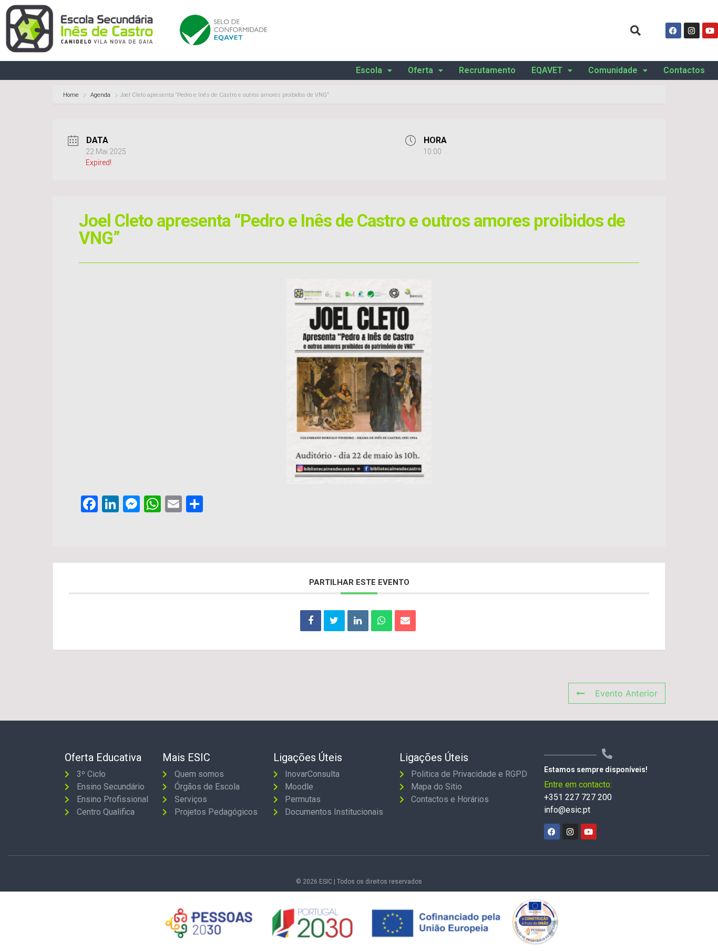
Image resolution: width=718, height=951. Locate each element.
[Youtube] (710, 30)
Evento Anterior (626, 693)
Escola (369, 70)
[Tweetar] (334, 620)
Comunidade (613, 70)
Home (71, 95)
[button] (374, 70)
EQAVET (546, 70)
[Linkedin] (357, 620)
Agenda (100, 95)
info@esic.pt (567, 810)
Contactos (684, 70)
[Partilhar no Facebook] (310, 620)
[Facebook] (673, 30)
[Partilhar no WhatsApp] (381, 620)
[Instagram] (692, 30)
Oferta (420, 70)
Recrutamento (487, 70)
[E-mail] (405, 620)
